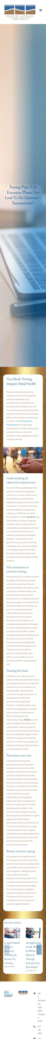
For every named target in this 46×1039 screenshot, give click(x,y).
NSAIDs (27, 719)
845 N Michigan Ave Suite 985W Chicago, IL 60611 (40, 1007)
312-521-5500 (40, 1030)
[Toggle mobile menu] (40, 10)
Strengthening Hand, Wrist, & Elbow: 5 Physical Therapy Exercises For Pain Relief (33, 955)
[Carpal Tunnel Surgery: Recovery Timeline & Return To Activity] (12, 929)
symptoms (31, 517)
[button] (6, 950)
